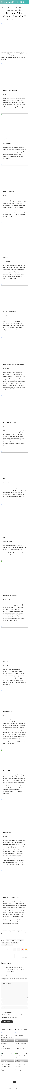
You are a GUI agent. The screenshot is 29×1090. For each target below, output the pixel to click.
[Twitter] (18, 949)
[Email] (26, 949)
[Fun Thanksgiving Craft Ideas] (21, 1057)
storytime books (7, 945)
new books (6, 943)
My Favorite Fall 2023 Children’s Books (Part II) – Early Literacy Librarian (15, 969)
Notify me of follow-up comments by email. (12, 1015)
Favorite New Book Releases (14, 10)
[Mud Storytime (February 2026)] (7, 1057)
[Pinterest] (22, 949)
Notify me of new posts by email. (9, 1017)
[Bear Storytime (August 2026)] (7, 1037)
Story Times (5, 1040)
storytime (15, 943)
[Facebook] (14, 949)
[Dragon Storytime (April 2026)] (21, 1037)
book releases (11, 940)
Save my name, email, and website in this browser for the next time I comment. (14, 1011)
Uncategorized (20, 1061)
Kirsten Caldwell (10, 19)
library (21, 940)
